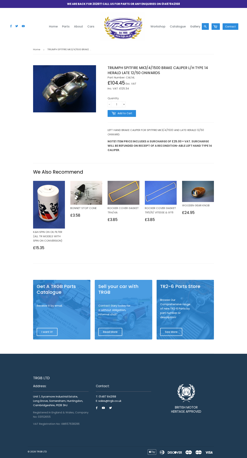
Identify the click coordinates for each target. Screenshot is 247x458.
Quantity (113, 98)
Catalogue (178, 26)
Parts (66, 26)
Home (53, 26)
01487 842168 (107, 396)
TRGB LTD (42, 451)
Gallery (195, 26)
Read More (110, 332)
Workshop (157, 26)
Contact (230, 26)
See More (171, 332)
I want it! (47, 332)
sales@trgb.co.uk (109, 401)
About (78, 26)
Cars (90, 26)
